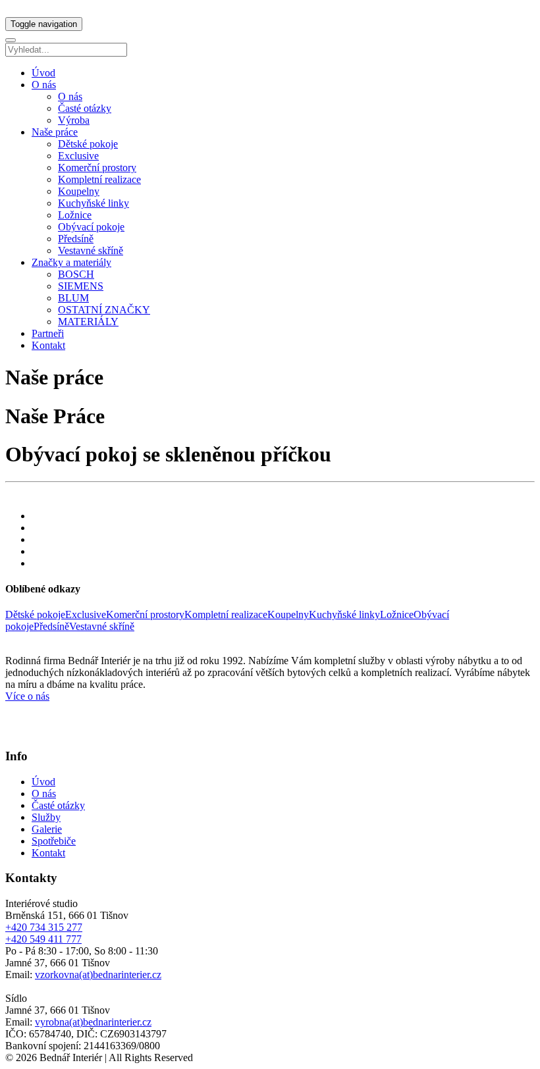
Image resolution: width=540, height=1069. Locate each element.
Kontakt (48, 345)
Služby (46, 817)
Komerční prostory (97, 167)
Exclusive (78, 155)
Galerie (47, 829)
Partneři (48, 333)
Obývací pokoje (91, 226)
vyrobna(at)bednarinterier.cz (93, 1022)
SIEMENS (80, 286)
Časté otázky (84, 108)
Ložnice (75, 215)
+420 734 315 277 (43, 927)
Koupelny (78, 191)
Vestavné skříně (90, 250)
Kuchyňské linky (93, 203)
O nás (44, 84)
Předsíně (76, 238)
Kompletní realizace (99, 179)
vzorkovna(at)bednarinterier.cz (98, 974)
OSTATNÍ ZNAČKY (104, 309)
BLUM (73, 297)
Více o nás (27, 696)
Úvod (43, 72)
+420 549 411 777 (43, 939)
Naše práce (55, 132)
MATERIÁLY (88, 321)
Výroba (74, 120)
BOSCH (76, 274)
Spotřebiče (54, 841)
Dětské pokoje (88, 143)
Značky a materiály (71, 262)
